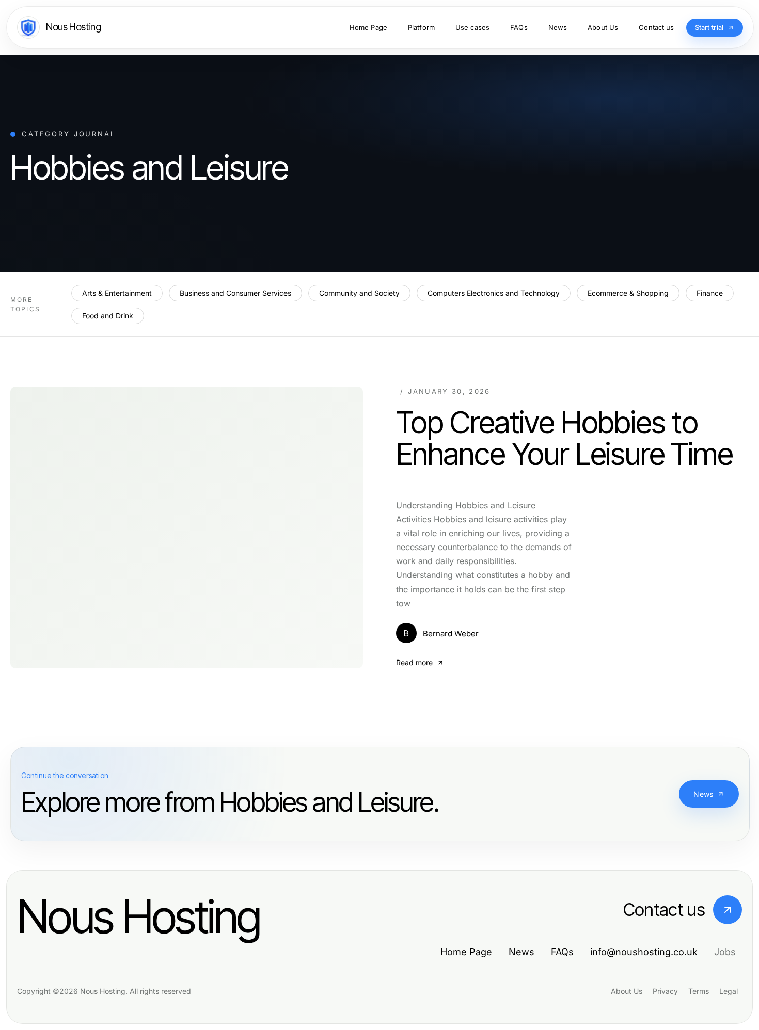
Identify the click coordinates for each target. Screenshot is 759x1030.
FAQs (562, 951)
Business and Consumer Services (235, 292)
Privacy (665, 991)
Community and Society (359, 292)
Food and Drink (107, 315)
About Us (626, 991)
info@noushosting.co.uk (644, 951)
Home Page (466, 951)
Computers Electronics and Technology (494, 292)
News (703, 794)
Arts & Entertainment (117, 292)
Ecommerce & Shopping (628, 292)
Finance (710, 292)
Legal (728, 991)
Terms (698, 991)
